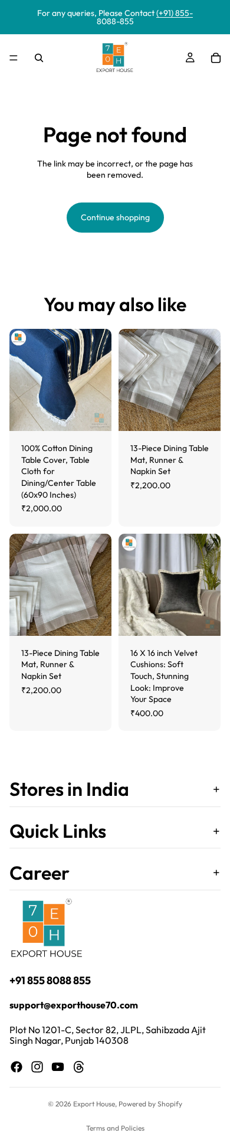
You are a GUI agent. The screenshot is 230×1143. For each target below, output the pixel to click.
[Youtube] (58, 1067)
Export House (94, 1103)
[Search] (39, 58)
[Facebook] (16, 1067)
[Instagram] (37, 1067)
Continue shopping (115, 217)
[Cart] (216, 58)
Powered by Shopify (150, 1103)
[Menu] (13, 57)
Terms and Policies (115, 1128)
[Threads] (79, 1067)
